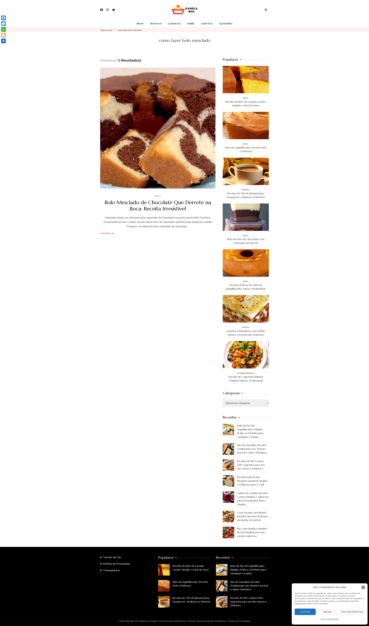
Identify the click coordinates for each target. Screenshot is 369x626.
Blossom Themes (186, 621)
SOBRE (191, 23)
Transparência (111, 570)
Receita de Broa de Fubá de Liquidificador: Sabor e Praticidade (246, 286)
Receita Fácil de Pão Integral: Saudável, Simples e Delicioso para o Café (252, 480)
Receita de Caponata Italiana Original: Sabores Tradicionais (246, 378)
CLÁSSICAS (174, 23)
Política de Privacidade (330, 619)
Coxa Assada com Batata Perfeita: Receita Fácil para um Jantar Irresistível (252, 516)
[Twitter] (3, 24)
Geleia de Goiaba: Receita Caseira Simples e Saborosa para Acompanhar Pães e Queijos (253, 498)
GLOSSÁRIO (225, 23)
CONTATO (207, 23)
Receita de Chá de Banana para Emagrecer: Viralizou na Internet (246, 195)
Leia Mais (105, 233)
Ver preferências (352, 611)
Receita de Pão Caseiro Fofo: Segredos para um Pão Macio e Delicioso (251, 464)
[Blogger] (3, 35)
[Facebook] (3, 18)
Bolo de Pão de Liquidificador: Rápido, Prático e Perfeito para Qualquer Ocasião (250, 431)
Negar (327, 611)
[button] (363, 587)
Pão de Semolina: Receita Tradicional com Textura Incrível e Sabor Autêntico (252, 448)
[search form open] (266, 9)
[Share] (3, 41)
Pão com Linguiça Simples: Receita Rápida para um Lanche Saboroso (252, 532)
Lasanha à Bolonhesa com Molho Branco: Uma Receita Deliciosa (246, 332)
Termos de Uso (112, 557)
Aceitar (305, 611)
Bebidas (245, 189)
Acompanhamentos (246, 373)
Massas (245, 327)
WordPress (220, 621)
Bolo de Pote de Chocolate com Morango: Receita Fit (245, 241)
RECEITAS (155, 23)
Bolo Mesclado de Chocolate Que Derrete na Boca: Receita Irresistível (158, 205)
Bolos (158, 196)
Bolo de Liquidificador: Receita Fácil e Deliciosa (245, 149)
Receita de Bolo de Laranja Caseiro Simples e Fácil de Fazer (245, 103)
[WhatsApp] (3, 29)
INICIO (140, 23)
